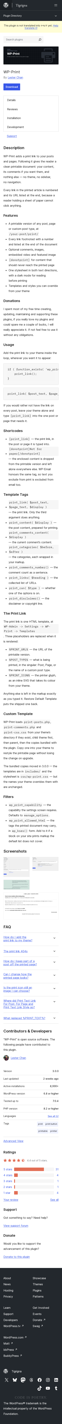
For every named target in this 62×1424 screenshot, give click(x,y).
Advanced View (13, 1141)
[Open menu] (56, 5)
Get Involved (41, 1307)
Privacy (8, 1296)
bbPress (10, 1349)
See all (54, 1199)
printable (43, 1131)
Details (11, 100)
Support (12, 136)
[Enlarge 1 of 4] (25, 861)
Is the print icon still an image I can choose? (17, 989)
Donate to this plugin (16, 1256)
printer (53, 1131)
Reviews (12, 109)
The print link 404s (15, 951)
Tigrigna (17, 1371)
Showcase (39, 1278)
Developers (10, 1320)
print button (51, 1124)
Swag (38, 1326)
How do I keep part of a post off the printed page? (20, 963)
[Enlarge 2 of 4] (54, 861)
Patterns (38, 1296)
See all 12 (53, 1116)
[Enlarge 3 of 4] (25, 884)
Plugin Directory (12, 15)
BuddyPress (12, 1355)
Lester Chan (15, 77)
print (40, 1124)
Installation (14, 118)
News (7, 1284)
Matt (8, 1343)
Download (12, 86)
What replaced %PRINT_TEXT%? (24, 1018)
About (7, 1278)
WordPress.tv (13, 1326)
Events (37, 1314)
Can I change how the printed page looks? (17, 976)
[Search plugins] (40, 39)
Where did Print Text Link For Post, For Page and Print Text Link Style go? (19, 1004)
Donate (39, 1320)
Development (15, 127)
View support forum (15, 1225)
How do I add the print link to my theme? (17, 939)
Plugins (37, 1290)
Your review (10, 1199)
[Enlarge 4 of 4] (54, 897)
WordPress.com (15, 1337)
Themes (38, 1284)
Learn (7, 1307)
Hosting (8, 1290)
